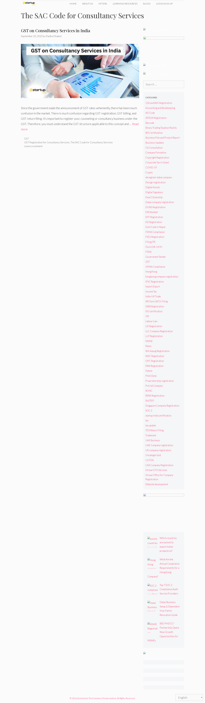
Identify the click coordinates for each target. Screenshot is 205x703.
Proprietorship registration (159, 380)
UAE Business (152, 440)
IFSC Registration (154, 281)
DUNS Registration (155, 207)
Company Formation (155, 152)
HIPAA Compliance (155, 266)
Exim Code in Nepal (155, 227)
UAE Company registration (159, 445)
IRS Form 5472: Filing (156, 301)
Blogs (146, 3)
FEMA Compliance (155, 232)
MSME (149, 341)
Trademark (150, 435)
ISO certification (153, 311)
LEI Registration (153, 326)
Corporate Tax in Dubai (157, 162)
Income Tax (151, 291)
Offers (102, 3)
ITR (147, 316)
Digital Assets (152, 187)
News (148, 346)
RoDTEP (149, 400)
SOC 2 (148, 410)
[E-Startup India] (30, 3)
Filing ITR (150, 241)
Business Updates (154, 142)
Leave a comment (33, 146)
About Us (87, 3)
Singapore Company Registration (162, 405)
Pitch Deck (151, 375)
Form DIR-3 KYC (153, 246)
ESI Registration (153, 222)
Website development (156, 484)
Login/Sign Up (164, 3)
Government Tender (155, 256)
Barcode (149, 122)
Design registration (155, 182)
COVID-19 (151, 167)
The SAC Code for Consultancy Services (91, 142)
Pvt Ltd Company (154, 385)
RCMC (148, 390)
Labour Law (151, 321)
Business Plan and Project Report (162, 137)
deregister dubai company (158, 177)
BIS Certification (154, 132)
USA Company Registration (159, 465)
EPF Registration (154, 217)
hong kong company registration (161, 276)
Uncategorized (153, 455)
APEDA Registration (156, 117)
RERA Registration (154, 395)
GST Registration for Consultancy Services (46, 142)
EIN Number (151, 212)
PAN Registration (154, 365)
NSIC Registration (154, 356)
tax (147, 420)
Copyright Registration (157, 157)
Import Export (152, 286)
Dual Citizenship (154, 197)
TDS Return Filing (154, 430)
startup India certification (158, 415)
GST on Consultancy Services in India (55, 30)
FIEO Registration (154, 236)
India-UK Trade (153, 296)
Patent (148, 370)
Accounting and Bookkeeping (160, 107)
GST (26, 138)
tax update (150, 425)
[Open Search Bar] (180, 3)
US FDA (149, 460)
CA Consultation (154, 147)
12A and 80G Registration (158, 102)
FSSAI (148, 251)
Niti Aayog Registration (157, 351)
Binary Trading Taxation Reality (161, 127)
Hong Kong (151, 271)
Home (73, 3)
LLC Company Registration (159, 331)
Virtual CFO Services (156, 470)
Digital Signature (154, 192)
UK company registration (158, 450)
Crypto (149, 172)
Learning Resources (125, 3)
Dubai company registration (159, 202)
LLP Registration (154, 336)
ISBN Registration (154, 306)
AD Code (150, 112)
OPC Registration (154, 360)
